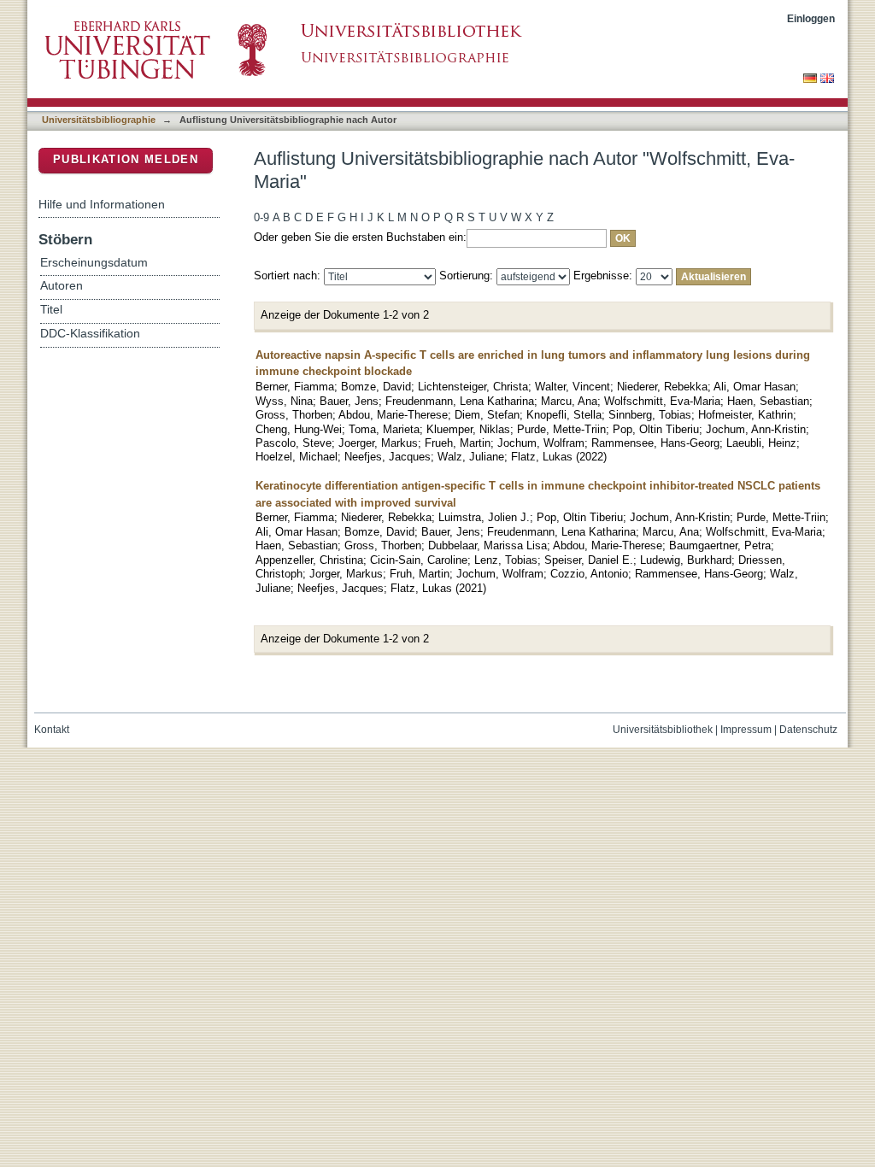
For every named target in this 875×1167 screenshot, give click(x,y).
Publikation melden (125, 159)
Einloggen (811, 18)
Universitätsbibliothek (663, 730)
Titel (51, 309)
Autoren (61, 285)
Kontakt (51, 730)
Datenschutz (808, 730)
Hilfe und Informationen (101, 204)
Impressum (746, 730)
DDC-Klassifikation (90, 333)
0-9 (261, 217)
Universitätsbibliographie (99, 119)
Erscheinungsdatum (94, 262)
